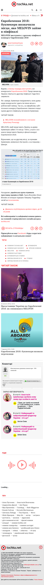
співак (15, 531)
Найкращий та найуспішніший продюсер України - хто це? (24, 415)
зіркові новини (35, 248)
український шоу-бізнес (24, 533)
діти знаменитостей (10, 520)
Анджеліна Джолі (9, 505)
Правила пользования (7, 575)
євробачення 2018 (14, 258)
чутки (15, 536)
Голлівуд (20, 508)
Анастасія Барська (15, 43)
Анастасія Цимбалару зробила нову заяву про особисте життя (25, 396)
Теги (4, 496)
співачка (24, 531)
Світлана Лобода (9, 513)
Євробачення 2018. (19, 91)
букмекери (32, 245)
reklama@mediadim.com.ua (31, 564)
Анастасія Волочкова (25, 502)
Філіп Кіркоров (8, 515)
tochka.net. (5, 221)
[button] (36, 10)
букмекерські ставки (16, 256)
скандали (6, 531)
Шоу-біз (20, 515)
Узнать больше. (38, 579)
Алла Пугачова (8, 502)
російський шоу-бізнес (30, 528)
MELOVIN (10, 251)
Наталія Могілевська (25, 510)
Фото (33, 513)
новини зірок (24, 251)
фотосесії (6, 536)
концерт (5, 523)
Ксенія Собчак (8, 510)
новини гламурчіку (10, 525)
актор (28, 515)
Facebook (22, 233)
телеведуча (7, 533)
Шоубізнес (6, 53)
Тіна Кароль (23, 513)
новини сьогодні (14, 253)
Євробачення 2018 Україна (17, 261)
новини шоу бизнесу (10, 528)
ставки (29, 258)
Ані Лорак (24, 505)
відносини (26, 518)
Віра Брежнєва (8, 508)
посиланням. (13, 200)
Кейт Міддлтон (33, 508)
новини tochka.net (15, 245)
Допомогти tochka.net (20, 16)
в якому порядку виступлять (20, 89)
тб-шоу (33, 531)
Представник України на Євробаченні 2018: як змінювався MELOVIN (21, 307)
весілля (16, 518)
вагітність (6, 518)
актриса (36, 515)
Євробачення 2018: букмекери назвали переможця (22, 352)
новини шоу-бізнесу (15, 248)
